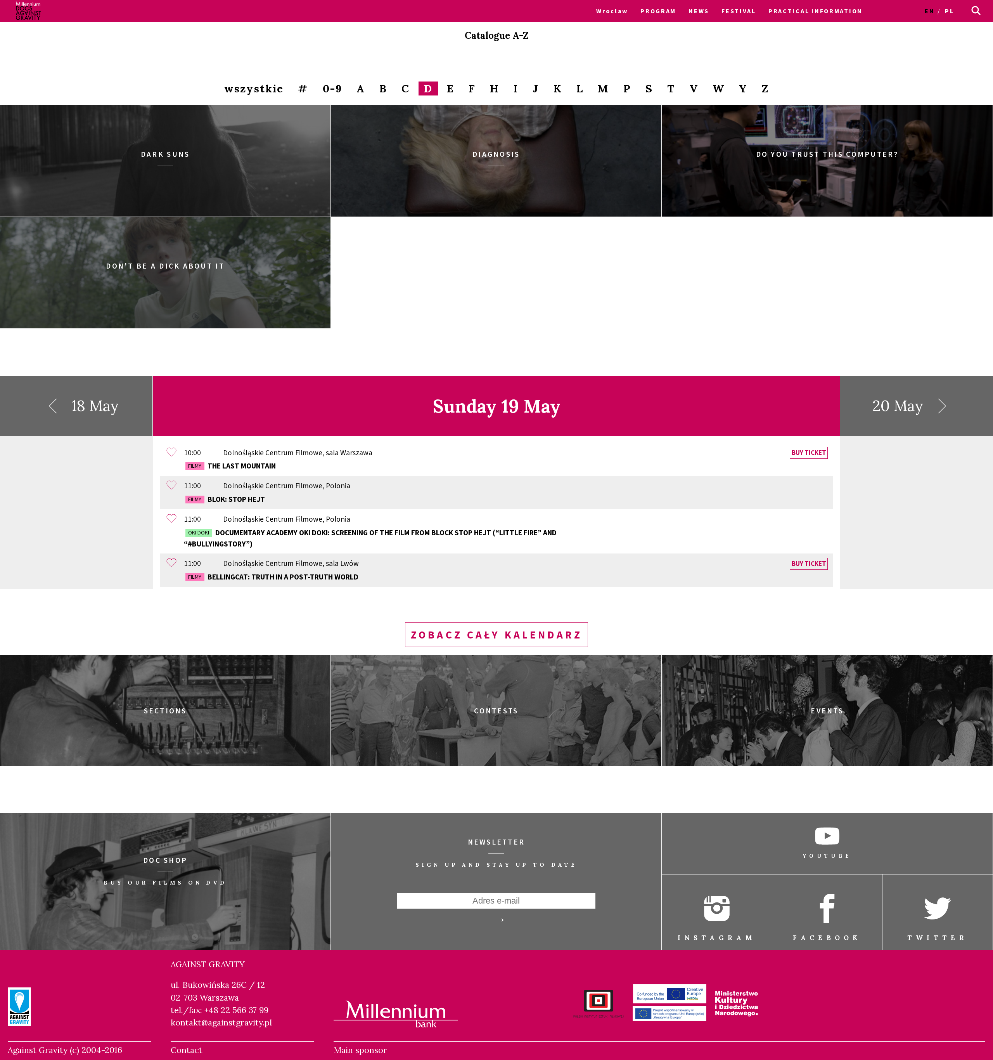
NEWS (699, 11)
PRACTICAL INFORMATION (815, 11)
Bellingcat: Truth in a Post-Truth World (273, 576)
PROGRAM (658, 11)
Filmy (194, 465)
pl (949, 11)
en (929, 11)
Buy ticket (809, 453)
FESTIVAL (738, 11)
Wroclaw (612, 11)
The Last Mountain (231, 465)
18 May (95, 405)
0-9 (333, 88)
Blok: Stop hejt (226, 499)
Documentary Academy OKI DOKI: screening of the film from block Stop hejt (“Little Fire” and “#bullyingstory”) (370, 538)
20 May (897, 405)
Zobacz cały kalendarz (496, 635)
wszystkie (254, 88)
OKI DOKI (198, 532)
